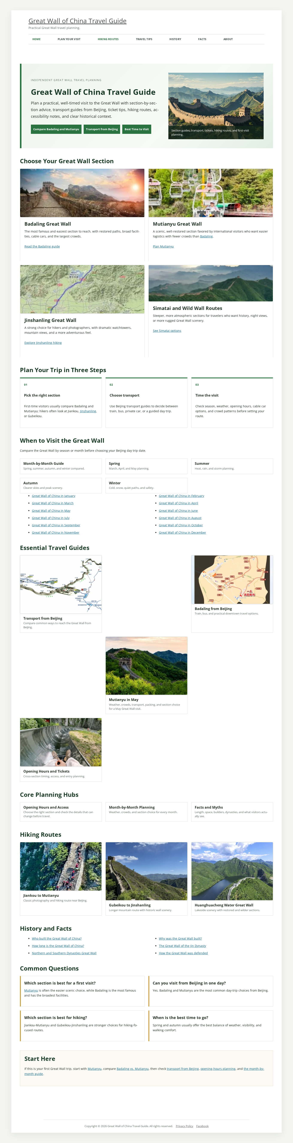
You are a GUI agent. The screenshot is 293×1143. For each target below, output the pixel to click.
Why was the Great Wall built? (180, 938)
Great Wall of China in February (181, 496)
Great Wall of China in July (50, 518)
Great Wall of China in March (53, 503)
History (175, 39)
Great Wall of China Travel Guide (78, 20)
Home (36, 39)
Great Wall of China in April (178, 503)
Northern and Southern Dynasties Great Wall (64, 953)
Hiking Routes (108, 39)
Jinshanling (88, 411)
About (228, 39)
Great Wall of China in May (51, 511)
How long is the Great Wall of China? (58, 946)
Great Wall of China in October (181, 525)
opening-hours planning (218, 1069)
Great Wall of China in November (55, 532)
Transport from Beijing (102, 129)
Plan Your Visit (69, 39)
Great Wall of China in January (53, 496)
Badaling (206, 236)
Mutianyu (31, 990)
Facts (202, 39)
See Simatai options (167, 331)
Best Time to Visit (137, 129)
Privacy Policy (184, 1126)
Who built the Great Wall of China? (57, 938)
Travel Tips (144, 39)
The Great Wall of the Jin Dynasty (182, 946)
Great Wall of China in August (180, 518)
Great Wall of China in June (178, 511)
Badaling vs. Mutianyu (133, 1069)
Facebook (202, 1126)
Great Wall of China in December (182, 532)
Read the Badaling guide (42, 246)
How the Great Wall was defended (183, 953)
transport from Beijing (183, 1069)
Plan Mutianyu (163, 246)
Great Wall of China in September (56, 525)
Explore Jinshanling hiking (43, 343)
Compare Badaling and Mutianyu (56, 129)
